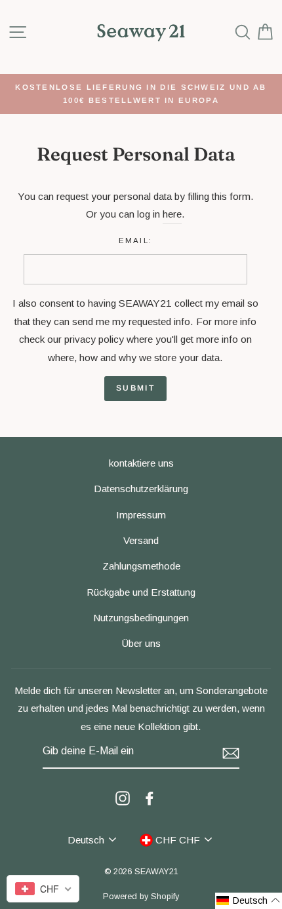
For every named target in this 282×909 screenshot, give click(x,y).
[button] (248, 901)
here (172, 214)
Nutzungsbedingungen (141, 617)
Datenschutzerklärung (141, 488)
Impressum (141, 514)
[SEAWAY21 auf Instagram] (122, 797)
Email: (136, 240)
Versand (141, 540)
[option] (141, 94)
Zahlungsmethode (141, 565)
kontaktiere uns (141, 463)
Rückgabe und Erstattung (141, 592)
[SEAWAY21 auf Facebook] (149, 797)
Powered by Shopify (141, 896)
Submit (135, 388)
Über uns (141, 643)
